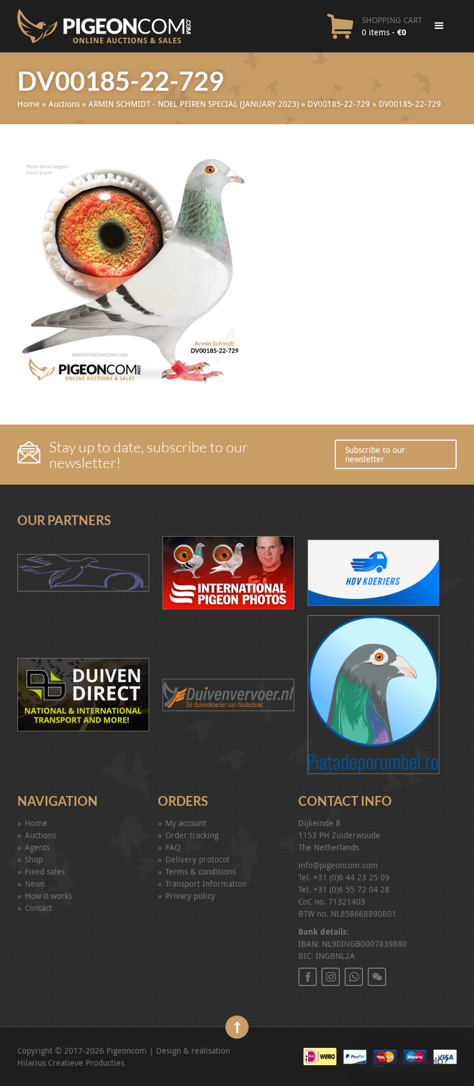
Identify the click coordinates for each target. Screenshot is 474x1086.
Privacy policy (190, 895)
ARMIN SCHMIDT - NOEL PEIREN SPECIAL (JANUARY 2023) (193, 103)
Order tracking (192, 835)
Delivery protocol (197, 859)
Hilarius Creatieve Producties (70, 1062)
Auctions (64, 103)
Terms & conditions (200, 871)
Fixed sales (45, 871)
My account (185, 822)
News (35, 883)
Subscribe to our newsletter (375, 454)
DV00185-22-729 (339, 103)
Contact (38, 907)
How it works (48, 895)
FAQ (172, 847)
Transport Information (206, 883)
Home (28, 103)
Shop (34, 859)
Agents (37, 847)
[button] (410, 1060)
